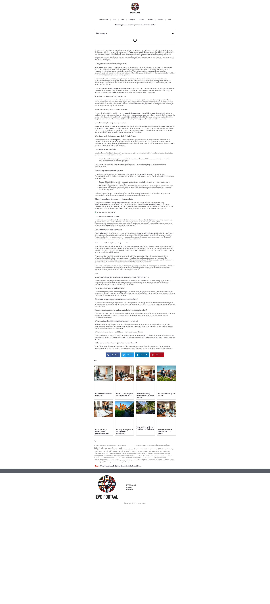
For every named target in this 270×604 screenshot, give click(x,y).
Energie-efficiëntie (110, 451)
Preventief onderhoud (109, 457)
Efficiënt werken (98, 451)
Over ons (129, 489)
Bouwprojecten (130, 445)
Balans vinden (121, 445)
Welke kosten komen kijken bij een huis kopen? (164, 431)
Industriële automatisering (161, 451)
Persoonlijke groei (98, 457)
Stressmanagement (100, 460)
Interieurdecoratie (101, 453)
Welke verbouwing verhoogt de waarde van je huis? (145, 395)
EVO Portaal (103, 19)
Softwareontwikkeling (160, 457)
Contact (129, 487)
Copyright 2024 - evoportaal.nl (135, 503)
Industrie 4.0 (146, 451)
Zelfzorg (126, 462)
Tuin (122, 19)
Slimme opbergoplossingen (147, 457)
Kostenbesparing (155, 453)
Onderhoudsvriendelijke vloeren (151, 455)
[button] (173, 33)
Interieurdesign (115, 453)
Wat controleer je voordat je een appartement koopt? (101, 431)
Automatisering (99, 445)
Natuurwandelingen (137, 455)
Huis (114, 19)
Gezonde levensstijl (137, 451)
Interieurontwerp (128, 453)
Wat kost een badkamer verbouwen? (102, 394)
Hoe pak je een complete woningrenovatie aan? (124, 394)
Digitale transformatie (108, 448)
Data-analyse (163, 445)
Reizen (150, 19)
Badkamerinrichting (110, 445)
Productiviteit (119, 457)
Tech (169, 19)
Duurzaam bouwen (128, 449)
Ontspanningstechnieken (166, 455)
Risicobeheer (127, 457)
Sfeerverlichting (135, 457)
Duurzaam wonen (152, 449)
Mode (141, 19)
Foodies (160, 19)
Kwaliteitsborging (108, 455)
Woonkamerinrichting (117, 462)
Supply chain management (128, 460)
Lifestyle (132, 19)
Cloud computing (140, 445)
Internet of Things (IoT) (142, 453)
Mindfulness (128, 455)
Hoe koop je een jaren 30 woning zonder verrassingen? (124, 431)
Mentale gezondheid (119, 455)
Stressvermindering (114, 460)
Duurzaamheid (139, 449)
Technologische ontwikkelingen (148, 460)
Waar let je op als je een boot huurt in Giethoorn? (145, 428)
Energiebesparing (124, 451)
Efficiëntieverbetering (165, 449)
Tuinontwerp (107, 462)
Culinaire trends (151, 445)
